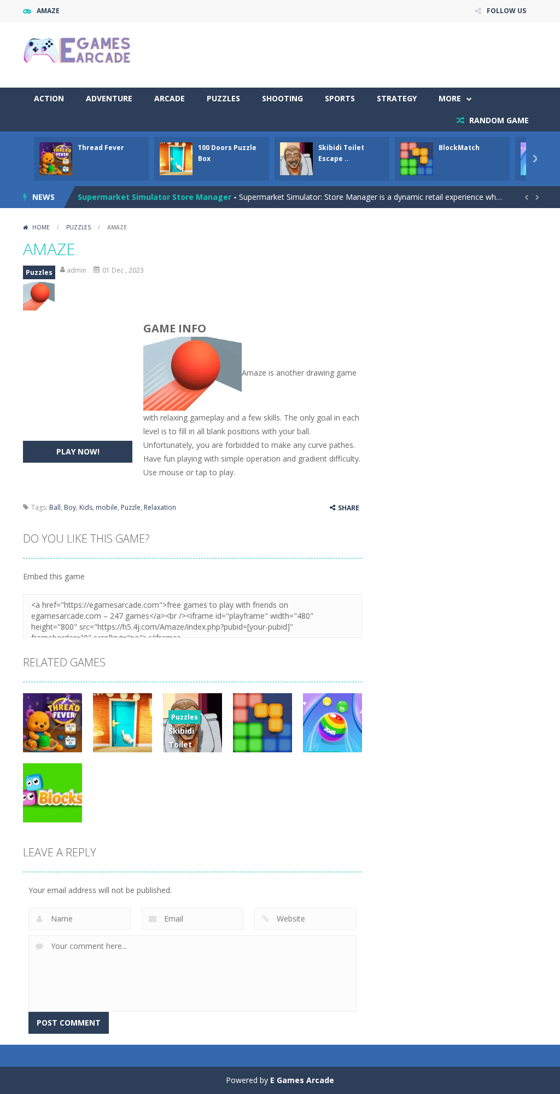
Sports (340, 98)
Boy (70, 507)
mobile (107, 507)
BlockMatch (459, 147)
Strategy (397, 98)
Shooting (282, 98)
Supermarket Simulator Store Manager (154, 190)
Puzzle (131, 507)
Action (49, 98)
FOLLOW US (506, 10)
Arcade (169, 98)
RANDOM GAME (498, 120)
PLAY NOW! (78, 451)
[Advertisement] (338, 54)
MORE (450, 98)
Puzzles (223, 98)
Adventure (109, 98)
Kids (85, 507)
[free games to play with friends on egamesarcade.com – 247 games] (77, 51)
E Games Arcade (302, 1080)
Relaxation (160, 507)
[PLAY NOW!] (55, 158)
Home (41, 227)
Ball (55, 507)
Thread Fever (101, 147)
